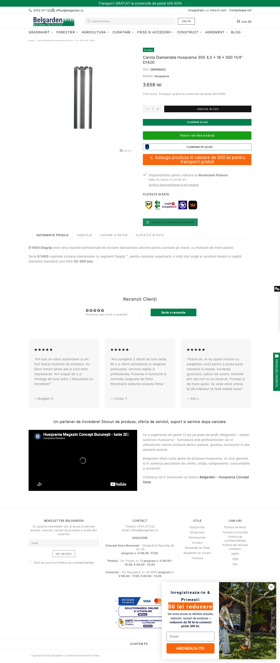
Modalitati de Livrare (197, 553)
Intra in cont (218, 10)
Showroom (197, 532)
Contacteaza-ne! (240, 10)
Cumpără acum (197, 122)
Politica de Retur (235, 527)
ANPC (235, 554)
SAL (235, 564)
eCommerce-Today (89, 655)
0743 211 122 (42, 10)
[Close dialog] (271, 587)
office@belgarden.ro (69, 10)
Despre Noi (197, 527)
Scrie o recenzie (173, 312)
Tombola (197, 558)
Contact (197, 542)
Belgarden (52, 21)
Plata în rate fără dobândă (197, 135)
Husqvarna (161, 76)
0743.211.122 (146, 526)
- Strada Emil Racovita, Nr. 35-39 (140, 547)
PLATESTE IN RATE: (156, 194)
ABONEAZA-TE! (190, 648)
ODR (235, 559)
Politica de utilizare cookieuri (235, 547)
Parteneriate (197, 537)
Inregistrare (196, 10)
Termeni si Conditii (235, 532)
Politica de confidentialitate (76, 562)
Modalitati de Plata (197, 548)
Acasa (31, 40)
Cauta (186, 21)
